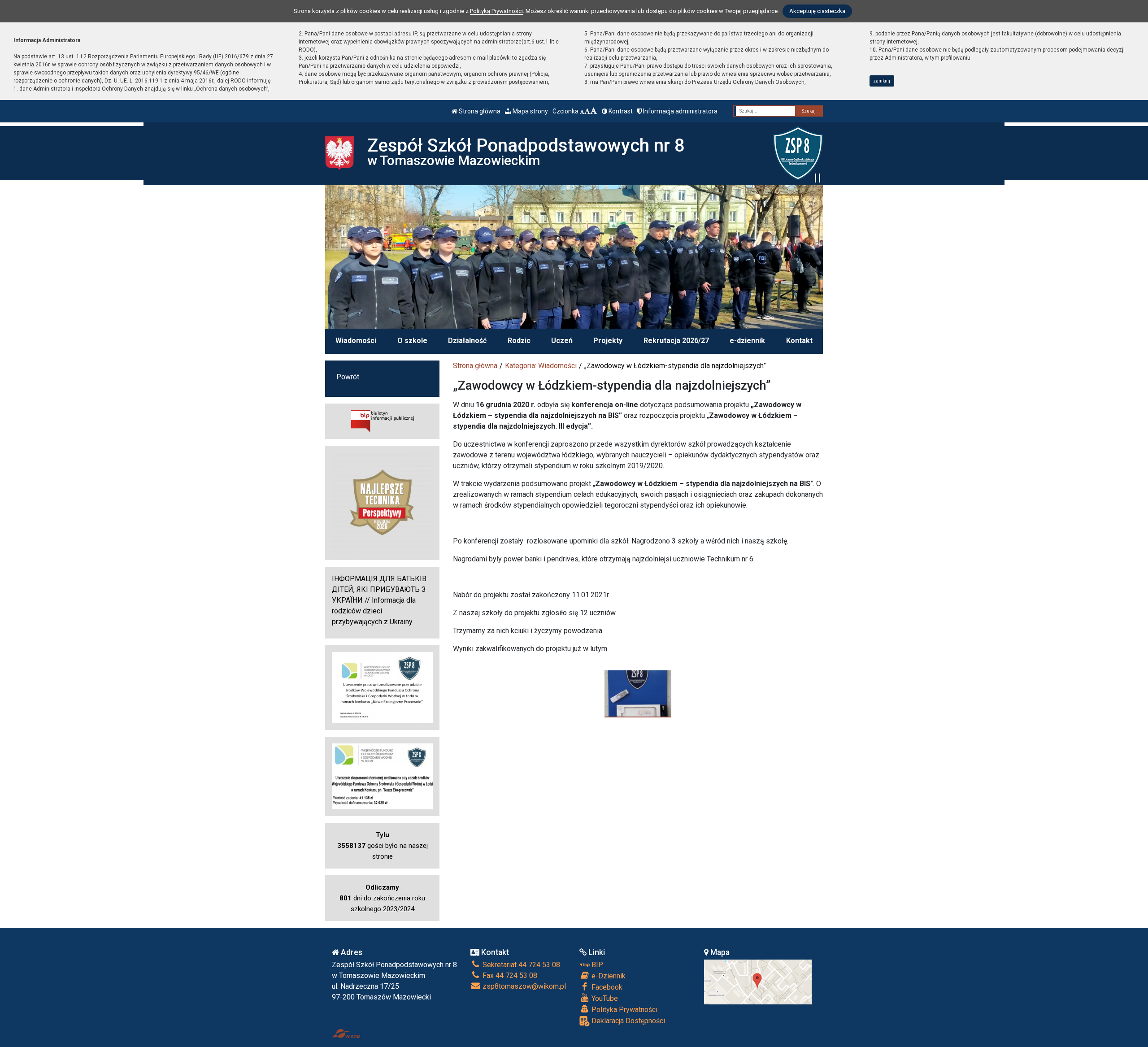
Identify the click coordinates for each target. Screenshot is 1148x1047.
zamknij (881, 80)
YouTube (604, 998)
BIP (596, 964)
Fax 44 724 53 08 (509, 975)
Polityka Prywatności (623, 1009)
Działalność (467, 340)
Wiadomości (355, 340)
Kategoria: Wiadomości (541, 365)
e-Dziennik (608, 976)
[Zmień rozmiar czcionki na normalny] (582, 111)
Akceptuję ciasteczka (817, 11)
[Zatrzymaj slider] (817, 178)
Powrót (347, 377)
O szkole (412, 340)
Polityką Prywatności (496, 11)
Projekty (607, 340)
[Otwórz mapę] (758, 981)
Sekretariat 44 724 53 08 (520, 964)
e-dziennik (747, 340)
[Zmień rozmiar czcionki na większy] (587, 111)
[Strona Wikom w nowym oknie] (346, 1033)
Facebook (606, 987)
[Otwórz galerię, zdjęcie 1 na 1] (637, 693)
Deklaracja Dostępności (627, 1021)
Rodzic (519, 340)
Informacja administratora (680, 111)
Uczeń (562, 340)
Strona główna (478, 111)
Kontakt (799, 340)
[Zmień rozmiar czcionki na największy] (593, 111)
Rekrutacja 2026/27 (676, 340)
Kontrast (620, 111)
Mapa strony (529, 111)
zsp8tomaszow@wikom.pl (523, 986)
